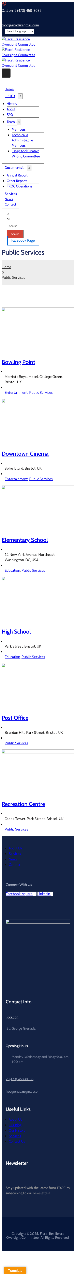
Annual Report (17, 175)
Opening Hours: (17, 1046)
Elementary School (25, 539)
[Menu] (20, 96)
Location (12, 1017)
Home (9, 89)
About (11, 109)
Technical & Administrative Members (22, 140)
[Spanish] (72, 27)
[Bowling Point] (38, 310)
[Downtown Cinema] (38, 401)
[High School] (38, 579)
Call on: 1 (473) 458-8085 (22, 10)
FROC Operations (19, 186)
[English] (64, 27)
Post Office (15, 717)
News (9, 199)
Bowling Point (18, 361)
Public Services (41, 392)
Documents (13, 168)
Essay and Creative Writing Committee (26, 153)
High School (16, 631)
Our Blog (15, 1125)
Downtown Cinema (25, 453)
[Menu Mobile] (6, 73)
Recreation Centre (23, 804)
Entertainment (16, 392)
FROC (9, 96)
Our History (17, 1130)
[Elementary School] (38, 488)
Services (11, 194)
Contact (10, 204)
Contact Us (17, 1141)
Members (19, 129)
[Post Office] (38, 666)
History (12, 104)
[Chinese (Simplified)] (60, 27)
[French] (68, 27)
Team (11, 122)
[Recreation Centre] (38, 752)
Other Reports (17, 181)
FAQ (10, 115)
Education (12, 570)
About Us (15, 848)
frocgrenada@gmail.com (20, 25)
